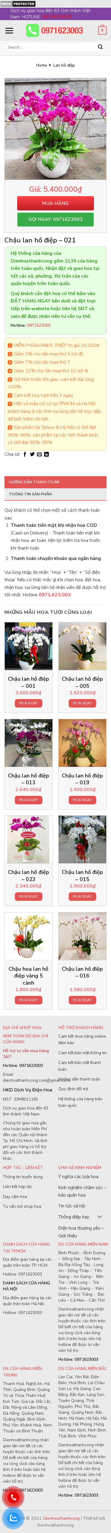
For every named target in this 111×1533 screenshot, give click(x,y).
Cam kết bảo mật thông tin (82, 1053)
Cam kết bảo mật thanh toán (79, 1066)
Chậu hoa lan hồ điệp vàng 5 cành (28, 976)
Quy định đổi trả (73, 1089)
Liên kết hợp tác (17, 1186)
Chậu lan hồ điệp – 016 (82, 972)
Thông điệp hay (73, 1217)
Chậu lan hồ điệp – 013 (28, 779)
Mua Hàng (55, 203)
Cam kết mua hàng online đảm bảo (82, 1039)
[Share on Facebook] (24, 454)
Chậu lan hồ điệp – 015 (82, 876)
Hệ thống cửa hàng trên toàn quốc (80, 1102)
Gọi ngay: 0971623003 (55, 219)
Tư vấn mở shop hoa (22, 1206)
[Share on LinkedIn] (46, 454)
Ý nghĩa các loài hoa (78, 1176)
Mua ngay (28, 703)
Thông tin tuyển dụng (23, 1177)
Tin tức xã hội (71, 1206)
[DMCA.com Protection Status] (18, 3)
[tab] (55, 482)
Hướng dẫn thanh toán (34, 482)
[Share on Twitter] (32, 454)
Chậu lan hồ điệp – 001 (28, 682)
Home (41, 65)
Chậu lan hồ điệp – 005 (82, 682)
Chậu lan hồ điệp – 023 (28, 876)
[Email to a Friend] (39, 454)
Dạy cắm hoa (15, 1196)
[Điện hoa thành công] (55, 30)
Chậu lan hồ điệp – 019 (82, 779)
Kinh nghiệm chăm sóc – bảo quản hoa (82, 1191)
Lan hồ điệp (64, 65)
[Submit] (100, 47)
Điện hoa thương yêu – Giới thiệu (81, 1232)
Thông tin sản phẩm (30, 494)
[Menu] (9, 30)
